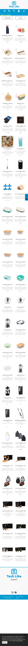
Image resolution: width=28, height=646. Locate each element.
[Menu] (4, 11)
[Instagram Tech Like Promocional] (12, 592)
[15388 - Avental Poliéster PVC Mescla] (20, 436)
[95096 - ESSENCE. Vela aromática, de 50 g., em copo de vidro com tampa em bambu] (20, 28)
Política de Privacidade (17, 640)
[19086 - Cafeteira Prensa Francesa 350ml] (20, 368)
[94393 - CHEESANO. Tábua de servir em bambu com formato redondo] (7, 96)
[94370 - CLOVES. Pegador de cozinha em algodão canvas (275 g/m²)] (20, 119)
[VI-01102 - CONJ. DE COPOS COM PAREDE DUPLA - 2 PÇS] (7, 526)
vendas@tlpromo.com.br (14, 583)
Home (2, 14)
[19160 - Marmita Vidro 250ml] (20, 232)
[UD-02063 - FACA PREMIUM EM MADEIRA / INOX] (7, 413)
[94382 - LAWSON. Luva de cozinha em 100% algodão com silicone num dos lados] (7, 119)
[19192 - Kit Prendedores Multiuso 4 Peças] (7, 142)
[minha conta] (19, 11)
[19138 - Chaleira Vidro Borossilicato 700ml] (20, 300)
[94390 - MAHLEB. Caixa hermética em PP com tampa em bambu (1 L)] (20, 96)
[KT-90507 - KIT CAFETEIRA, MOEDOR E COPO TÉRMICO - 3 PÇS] (20, 526)
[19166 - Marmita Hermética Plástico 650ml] (7, 277)
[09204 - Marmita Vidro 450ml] (7, 345)
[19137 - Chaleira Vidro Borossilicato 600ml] (7, 300)
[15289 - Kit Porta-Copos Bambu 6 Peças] (20, 187)
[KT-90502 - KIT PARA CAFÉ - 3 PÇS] (20, 549)
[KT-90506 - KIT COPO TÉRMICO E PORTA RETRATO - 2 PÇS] (7, 549)
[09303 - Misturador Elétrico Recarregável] (7, 164)
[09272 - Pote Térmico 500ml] (20, 164)
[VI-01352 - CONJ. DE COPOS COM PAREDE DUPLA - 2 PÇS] (7, 504)
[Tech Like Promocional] (14, 4)
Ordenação (7, 18)
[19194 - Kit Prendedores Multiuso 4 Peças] (7, 187)
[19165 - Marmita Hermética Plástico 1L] (20, 277)
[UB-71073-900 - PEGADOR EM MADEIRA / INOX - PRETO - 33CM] (20, 413)
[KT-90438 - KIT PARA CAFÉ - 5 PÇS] (20, 458)
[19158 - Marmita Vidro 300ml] (7, 255)
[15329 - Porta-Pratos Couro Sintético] (7, 481)
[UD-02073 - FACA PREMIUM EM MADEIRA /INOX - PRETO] (20, 391)
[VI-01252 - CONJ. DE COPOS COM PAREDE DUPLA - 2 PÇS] (20, 504)
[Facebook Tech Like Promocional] (15, 592)
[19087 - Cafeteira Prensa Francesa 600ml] (7, 323)
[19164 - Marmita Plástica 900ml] (7, 209)
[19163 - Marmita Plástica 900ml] (20, 209)
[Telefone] (9, 11)
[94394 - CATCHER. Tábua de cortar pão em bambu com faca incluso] (20, 74)
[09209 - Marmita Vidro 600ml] (20, 323)
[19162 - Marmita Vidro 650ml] (7, 232)
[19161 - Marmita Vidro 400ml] (20, 255)
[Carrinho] (23, 11)
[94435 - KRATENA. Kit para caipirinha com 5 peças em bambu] (7, 51)
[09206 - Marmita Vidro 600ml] (7, 368)
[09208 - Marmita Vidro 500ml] (20, 345)
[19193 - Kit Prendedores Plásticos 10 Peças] (20, 142)
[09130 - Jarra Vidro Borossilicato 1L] (7, 436)
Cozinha (8, 14)
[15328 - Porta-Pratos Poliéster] (20, 481)
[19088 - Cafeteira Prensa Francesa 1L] (7, 391)
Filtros (20, 18)
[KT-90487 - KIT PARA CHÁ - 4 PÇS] (7, 458)
